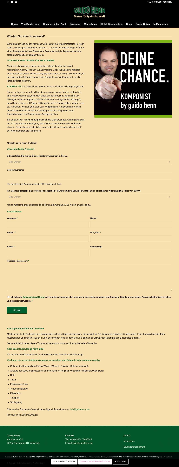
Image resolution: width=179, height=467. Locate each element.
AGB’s (127, 435)
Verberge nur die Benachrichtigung (95, 462)
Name (93, 218)
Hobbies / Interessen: (18, 261)
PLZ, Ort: (95, 232)
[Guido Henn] (89, 12)
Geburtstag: (96, 247)
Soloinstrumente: (15, 170)
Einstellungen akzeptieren (64, 462)
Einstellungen (120, 462)
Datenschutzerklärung (134, 447)
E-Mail (11, 247)
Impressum (129, 441)
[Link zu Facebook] (8, 2)
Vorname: (12, 218)
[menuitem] (14, 24)
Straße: (11, 232)
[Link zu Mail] (16, 2)
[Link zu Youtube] (12, 2)
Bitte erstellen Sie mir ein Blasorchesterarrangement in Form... (37, 156)
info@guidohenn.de (80, 409)
